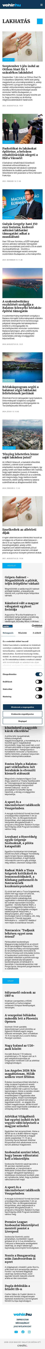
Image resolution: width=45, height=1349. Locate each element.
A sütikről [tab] (37, 633)
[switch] (38, 682)
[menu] (41, 5)
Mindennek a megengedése (22, 707)
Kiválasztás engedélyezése (22, 714)
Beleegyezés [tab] (8, 633)
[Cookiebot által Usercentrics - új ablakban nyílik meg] (32, 626)
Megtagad (22, 721)
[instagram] (29, 1332)
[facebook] (22, 1332)
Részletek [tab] (22, 633)
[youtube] (16, 1332)
